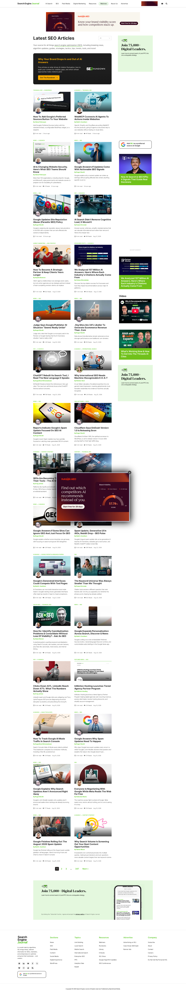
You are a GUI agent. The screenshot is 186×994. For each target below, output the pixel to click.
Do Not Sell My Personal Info (157, 960)
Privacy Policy (152, 956)
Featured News (79, 659)
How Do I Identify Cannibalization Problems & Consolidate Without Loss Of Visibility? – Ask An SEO (50, 633)
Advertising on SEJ (129, 942)
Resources (92, 4)
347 (77, 869)
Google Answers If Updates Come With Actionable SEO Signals (92, 168)
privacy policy (80, 914)
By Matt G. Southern (80, 122)
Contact (150, 949)
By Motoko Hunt (79, 381)
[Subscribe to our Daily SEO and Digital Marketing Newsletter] (162, 4)
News (35, 140)
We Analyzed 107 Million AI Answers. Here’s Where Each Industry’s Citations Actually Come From (92, 273)
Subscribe (151, 942)
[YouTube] (28, 963)
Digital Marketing (79, 4)
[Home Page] (28, 4)
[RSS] (32, 968)
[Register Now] (135, 164)
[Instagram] (23, 968)
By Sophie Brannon (39, 277)
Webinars (103, 4)
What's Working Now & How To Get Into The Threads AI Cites (135, 354)
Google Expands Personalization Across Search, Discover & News (91, 632)
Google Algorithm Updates (108, 960)
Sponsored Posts (80, 243)
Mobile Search (79, 949)
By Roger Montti (79, 172)
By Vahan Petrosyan (39, 122)
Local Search (78, 946)
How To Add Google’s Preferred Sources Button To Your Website (50, 117)
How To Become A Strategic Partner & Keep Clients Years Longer (48, 272)
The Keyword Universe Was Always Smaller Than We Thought (92, 582)
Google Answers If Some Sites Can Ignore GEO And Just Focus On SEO (51, 531)
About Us (114, 4)
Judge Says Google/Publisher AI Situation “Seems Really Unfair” (50, 326)
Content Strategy (47, 452)
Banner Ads (127, 949)
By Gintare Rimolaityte (81, 280)
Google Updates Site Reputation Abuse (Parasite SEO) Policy (50, 220)
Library (101, 949)
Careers (150, 953)
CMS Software (79, 401)
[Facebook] (32, 963)
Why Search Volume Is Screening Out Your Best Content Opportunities (91, 844)
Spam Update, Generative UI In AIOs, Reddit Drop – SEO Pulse (90, 531)
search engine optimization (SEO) (68, 45)
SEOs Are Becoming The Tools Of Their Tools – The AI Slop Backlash (51, 479)
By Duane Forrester (80, 225)
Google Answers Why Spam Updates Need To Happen (89, 739)
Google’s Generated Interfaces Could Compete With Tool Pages (50, 582)
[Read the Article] (52, 102)
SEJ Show (102, 956)
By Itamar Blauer (79, 849)
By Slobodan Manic (80, 796)
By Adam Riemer (38, 639)
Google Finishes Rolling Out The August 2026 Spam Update (50, 842)
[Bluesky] (19, 968)
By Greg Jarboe (38, 483)
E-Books (102, 953)
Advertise (124, 4)
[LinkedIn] (23, 963)
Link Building (78, 942)
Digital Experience (56, 960)
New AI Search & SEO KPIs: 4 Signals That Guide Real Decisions (135, 179)
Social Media (54, 956)
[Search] (166, 4)
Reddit (76, 967)
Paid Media (66, 4)
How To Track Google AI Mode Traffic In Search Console (49, 739)
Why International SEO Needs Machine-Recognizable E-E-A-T (91, 376)
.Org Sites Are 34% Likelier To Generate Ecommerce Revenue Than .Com (90, 327)
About (150, 946)
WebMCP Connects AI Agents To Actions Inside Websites (91, 117)
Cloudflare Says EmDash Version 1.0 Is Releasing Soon (91, 429)
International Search (89, 349)
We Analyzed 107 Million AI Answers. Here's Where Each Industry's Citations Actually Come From (135, 282)
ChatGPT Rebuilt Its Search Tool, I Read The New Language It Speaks (51, 376)
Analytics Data (79, 963)
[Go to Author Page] (38, 111)
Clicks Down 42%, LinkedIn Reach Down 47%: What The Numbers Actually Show (51, 688)
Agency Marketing (39, 243)
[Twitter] (37, 963)
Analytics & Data (46, 712)
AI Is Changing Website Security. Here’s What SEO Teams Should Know (50, 169)
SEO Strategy (51, 243)
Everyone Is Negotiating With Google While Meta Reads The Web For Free (92, 791)
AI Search (49, 4)
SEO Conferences (105, 963)
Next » (85, 869)
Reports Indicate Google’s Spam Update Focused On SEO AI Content (50, 430)
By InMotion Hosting (80, 691)
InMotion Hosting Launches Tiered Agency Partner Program (92, 687)
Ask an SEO (36, 604)
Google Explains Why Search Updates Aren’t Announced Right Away (50, 791)
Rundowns (102, 946)
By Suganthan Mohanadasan (42, 381)
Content (77, 452)
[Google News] (19, 963)
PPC (75, 960)
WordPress (48, 90)
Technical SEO (37, 90)
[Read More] (135, 266)
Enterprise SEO (79, 956)
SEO (57, 4)
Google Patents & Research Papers (52, 554)
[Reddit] (28, 968)
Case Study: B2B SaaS (130, 946)
